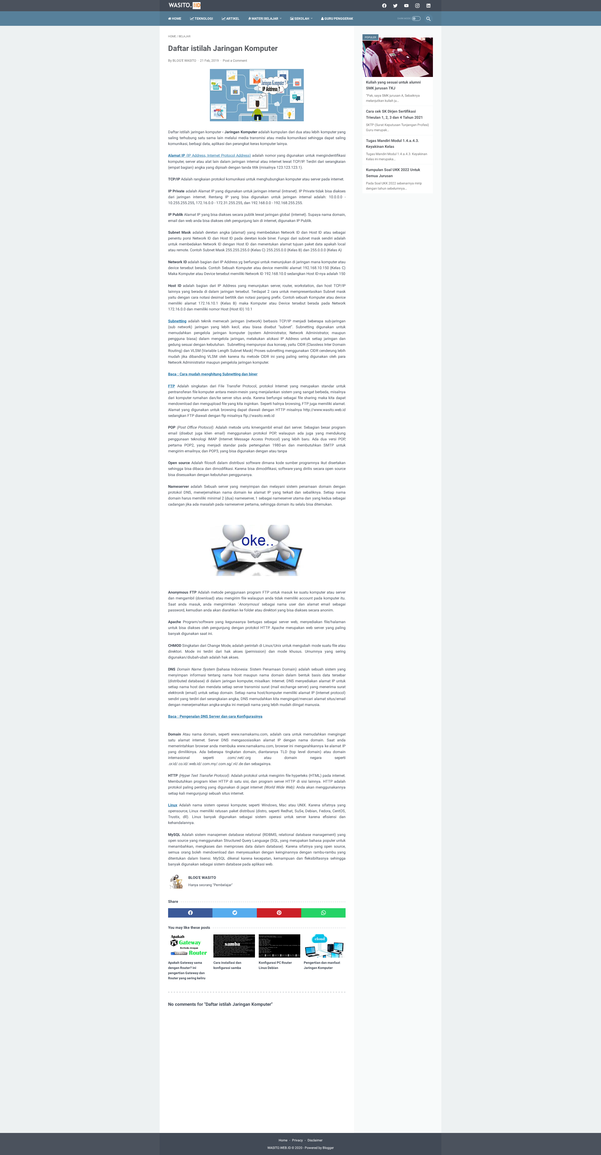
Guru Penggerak (338, 18)
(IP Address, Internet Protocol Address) (209, 155)
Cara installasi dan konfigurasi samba (227, 965)
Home (176, 18)
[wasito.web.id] (187, 5)
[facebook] (384, 5)
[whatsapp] (323, 913)
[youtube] (406, 5)
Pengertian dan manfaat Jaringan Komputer (322, 965)
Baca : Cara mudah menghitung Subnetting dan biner (213, 374)
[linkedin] (428, 5)
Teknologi (203, 18)
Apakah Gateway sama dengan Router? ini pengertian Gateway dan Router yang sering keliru (186, 970)
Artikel (232, 18)
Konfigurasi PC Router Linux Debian (275, 965)
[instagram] (417, 5)
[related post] (189, 946)
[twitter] (395, 5)
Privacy (297, 1140)
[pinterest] (279, 913)
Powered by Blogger (319, 1148)
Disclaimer (315, 1140)
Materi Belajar (264, 18)
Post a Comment (235, 60)
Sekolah (301, 18)
